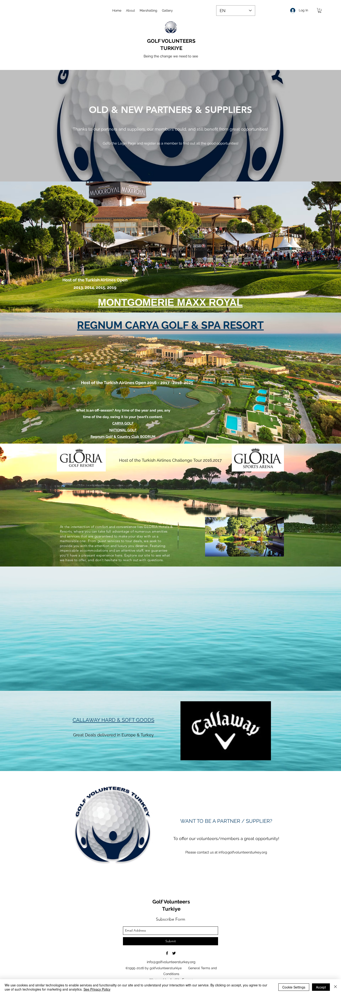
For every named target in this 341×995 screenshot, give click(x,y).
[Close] (335, 987)
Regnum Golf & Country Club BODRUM (122, 437)
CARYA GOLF (123, 423)
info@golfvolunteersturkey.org (243, 852)
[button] (319, 10)
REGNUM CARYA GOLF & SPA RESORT (170, 325)
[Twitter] (174, 953)
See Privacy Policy (97, 989)
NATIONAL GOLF (123, 430)
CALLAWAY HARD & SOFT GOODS (113, 720)
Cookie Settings (293, 987)
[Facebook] (167, 953)
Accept (321, 987)
